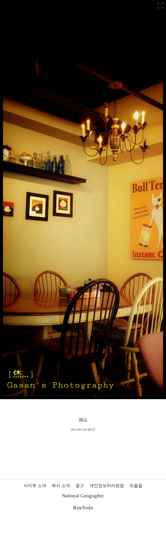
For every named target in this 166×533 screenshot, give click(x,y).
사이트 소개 (35, 485)
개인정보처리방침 (106, 485)
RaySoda (83, 507)
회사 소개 (61, 485)
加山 (83, 419)
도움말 (135, 485)
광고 (79, 485)
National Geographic (83, 495)
